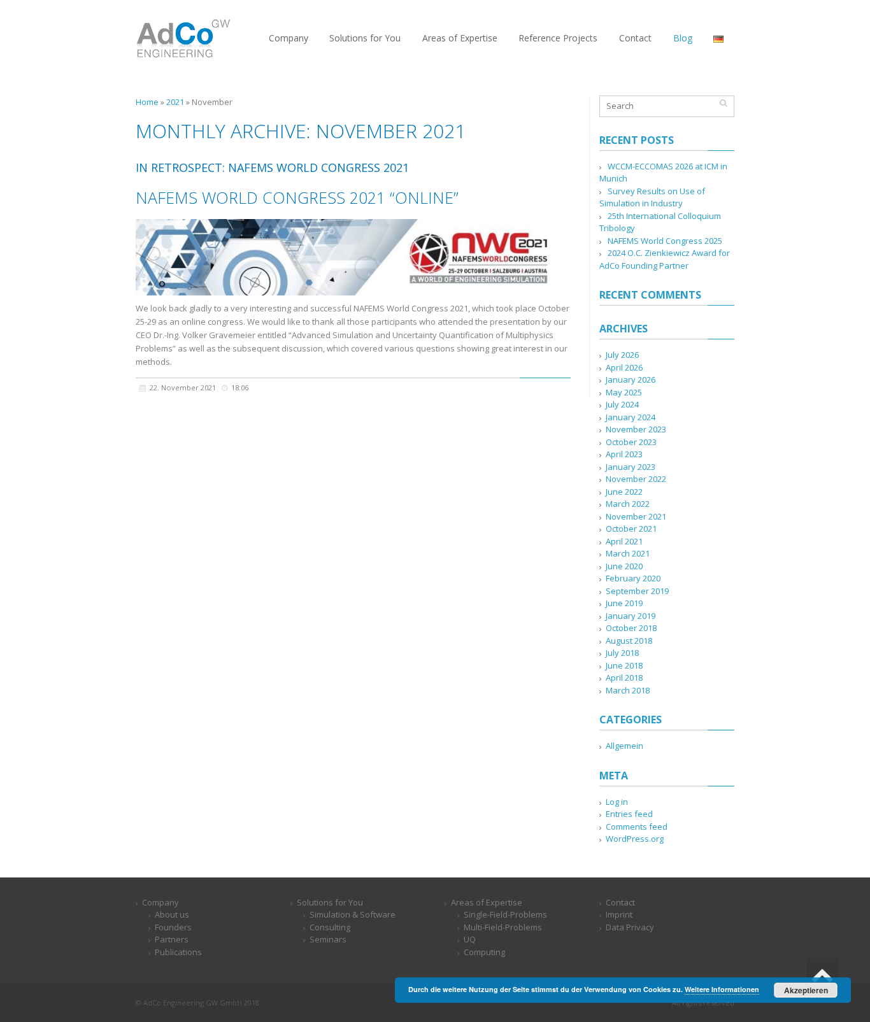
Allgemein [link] (624, 745)
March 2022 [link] (628, 503)
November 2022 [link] (636, 479)
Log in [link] (617, 801)
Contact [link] (620, 902)
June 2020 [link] (624, 566)
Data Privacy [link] (630, 927)
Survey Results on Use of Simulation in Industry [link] (652, 197)
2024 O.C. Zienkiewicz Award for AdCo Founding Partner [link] (664, 259)
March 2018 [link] (628, 690)
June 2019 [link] (624, 603)
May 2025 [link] (624, 392)
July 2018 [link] (622, 652)
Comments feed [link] (636, 826)
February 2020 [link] (633, 578)
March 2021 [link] (628, 553)
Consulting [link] (330, 927)
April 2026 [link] (624, 367)
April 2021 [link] (624, 541)
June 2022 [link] (624, 491)
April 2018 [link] (624, 677)
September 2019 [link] (637, 591)
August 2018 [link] (629, 640)
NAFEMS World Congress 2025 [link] (665, 240)
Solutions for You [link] (330, 902)
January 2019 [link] (630, 615)
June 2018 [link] (624, 665)
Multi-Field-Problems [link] (503, 927)
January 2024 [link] (630, 417)
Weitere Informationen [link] (722, 989)
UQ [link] (470, 939)
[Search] (723, 103)
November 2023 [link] (636, 429)
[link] (183, 37)
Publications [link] (178, 952)
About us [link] (172, 914)
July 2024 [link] (622, 404)
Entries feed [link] (629, 814)
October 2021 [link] (631, 528)
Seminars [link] (328, 939)
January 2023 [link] (630, 466)
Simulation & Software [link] (353, 914)
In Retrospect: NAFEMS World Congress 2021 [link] (272, 167)
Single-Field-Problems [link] (505, 914)
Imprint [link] (619, 914)
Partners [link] (172, 939)
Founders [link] (173, 927)
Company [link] (160, 902)
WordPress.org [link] (635, 838)
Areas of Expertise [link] (486, 902)
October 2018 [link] (631, 628)
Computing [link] (484, 952)
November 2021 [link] (636, 516)
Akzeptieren (806, 990)
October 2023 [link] (631, 442)
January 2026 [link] (630, 379)
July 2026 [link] (622, 354)
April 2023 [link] (624, 454)
